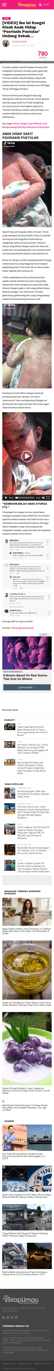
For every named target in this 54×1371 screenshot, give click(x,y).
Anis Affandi (20, 41)
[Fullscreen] (48, 497)
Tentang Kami (24, 1364)
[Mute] (43, 497)
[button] (27, 456)
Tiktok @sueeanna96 (22, 627)
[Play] (6, 497)
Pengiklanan (9, 1364)
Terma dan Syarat (42, 1364)
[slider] (24, 497)
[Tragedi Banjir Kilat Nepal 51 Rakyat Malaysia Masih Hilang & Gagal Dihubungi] (27, 1229)
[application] (27, 456)
